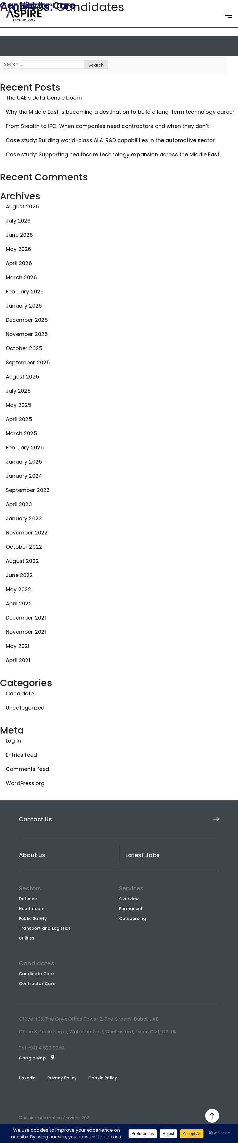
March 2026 (21, 277)
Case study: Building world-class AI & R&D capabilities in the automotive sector (110, 140)
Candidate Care (36, 974)
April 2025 (19, 419)
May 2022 (18, 589)
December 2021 (26, 617)
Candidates (36, 963)
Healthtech (31, 909)
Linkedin (27, 1078)
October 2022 (24, 546)
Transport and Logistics (45, 928)
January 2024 (24, 475)
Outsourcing (132, 918)
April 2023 (19, 504)
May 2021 (17, 646)
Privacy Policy (62, 1078)
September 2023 (28, 490)
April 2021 (18, 660)
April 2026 (19, 263)
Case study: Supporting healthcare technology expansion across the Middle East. (113, 154)
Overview (129, 899)
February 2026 (25, 291)
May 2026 (18, 249)
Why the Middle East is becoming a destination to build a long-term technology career (120, 111)
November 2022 (27, 532)
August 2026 (22, 206)
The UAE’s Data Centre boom (44, 97)
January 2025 (24, 461)
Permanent (131, 909)
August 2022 (22, 561)
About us (32, 855)
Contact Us (35, 819)
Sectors (30, 888)
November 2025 (27, 334)
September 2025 (28, 362)
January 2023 (24, 518)
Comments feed (27, 769)
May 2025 (18, 405)
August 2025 (22, 376)
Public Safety (33, 918)
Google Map (32, 1058)
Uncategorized (25, 707)
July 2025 (18, 390)
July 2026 (18, 220)
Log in (13, 740)
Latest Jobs (142, 855)
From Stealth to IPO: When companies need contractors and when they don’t (107, 126)
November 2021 (26, 631)
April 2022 (19, 603)
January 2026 (24, 305)
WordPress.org (25, 783)
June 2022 (19, 575)
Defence (28, 899)
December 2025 (27, 320)
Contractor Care (37, 983)
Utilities (27, 938)
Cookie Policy (102, 1078)
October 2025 (24, 348)
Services (131, 888)
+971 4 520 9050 (45, 1048)
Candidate (20, 693)
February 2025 (25, 447)
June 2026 (19, 234)
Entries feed (21, 754)
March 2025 (21, 433)
